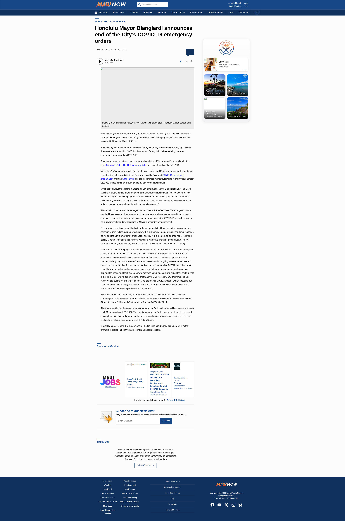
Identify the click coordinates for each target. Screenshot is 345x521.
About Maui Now (172, 481)
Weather (162, 12)
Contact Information (172, 487)
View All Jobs (110, 387)
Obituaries (243, 12)
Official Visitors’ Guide (129, 506)
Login (231, 6)
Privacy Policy (219, 498)
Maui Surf (108, 489)
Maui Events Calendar (129, 502)
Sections (103, 12)
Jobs (230, 12)
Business (147, 12)
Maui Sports (130, 489)
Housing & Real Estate (107, 502)
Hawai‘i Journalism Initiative (107, 511)
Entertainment (196, 12)
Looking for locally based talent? (159, 400)
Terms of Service (172, 510)
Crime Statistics (107, 493)
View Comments (146, 465)
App (172, 498)
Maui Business (129, 481)
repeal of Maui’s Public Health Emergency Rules (124, 165)
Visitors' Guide (216, 12)
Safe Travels (128, 179)
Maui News (118, 12)
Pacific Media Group (234, 493)
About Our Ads (233, 498)
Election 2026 (178, 12)
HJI (255, 12)
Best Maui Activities (130, 493)
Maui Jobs (107, 506)
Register (238, 6)
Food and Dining (130, 497)
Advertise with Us (172, 493)
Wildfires (134, 12)
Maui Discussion (108, 497)
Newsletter (172, 504)
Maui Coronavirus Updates (110, 21)
